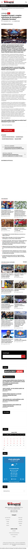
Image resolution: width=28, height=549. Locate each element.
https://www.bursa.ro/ (9, 376)
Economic (8, 519)
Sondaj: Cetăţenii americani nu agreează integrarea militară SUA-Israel (12, 394)
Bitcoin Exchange (9, 548)
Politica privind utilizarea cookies (9, 542)
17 (4, 443)
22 (20, 443)
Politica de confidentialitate (20, 542)
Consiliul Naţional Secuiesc (7, 138)
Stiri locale (20, 517)
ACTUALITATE (7, 517)
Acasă (2, 8)
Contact (14, 536)
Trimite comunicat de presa (14, 532)
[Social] (12, 511)
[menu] (2, 2)
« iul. (3, 449)
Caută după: (6, 353)
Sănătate (20, 523)
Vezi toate (25, 261)
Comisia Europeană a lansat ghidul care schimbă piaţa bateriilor (12, 405)
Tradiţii (7, 521)
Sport (20, 525)
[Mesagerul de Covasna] (9, 2)
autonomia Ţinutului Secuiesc (8, 136)
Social (8, 523)
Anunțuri (14, 530)
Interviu (7, 525)
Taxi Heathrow (3, 548)
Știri (5, 8)
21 (17, 443)
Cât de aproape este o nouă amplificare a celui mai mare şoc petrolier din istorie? (13, 400)
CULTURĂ (20, 519)
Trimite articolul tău (14, 534)
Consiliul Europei (19, 136)
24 (4, 445)
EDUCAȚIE (20, 521)
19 (10, 443)
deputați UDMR (18, 138)
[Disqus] (14, 179)
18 (7, 443)
